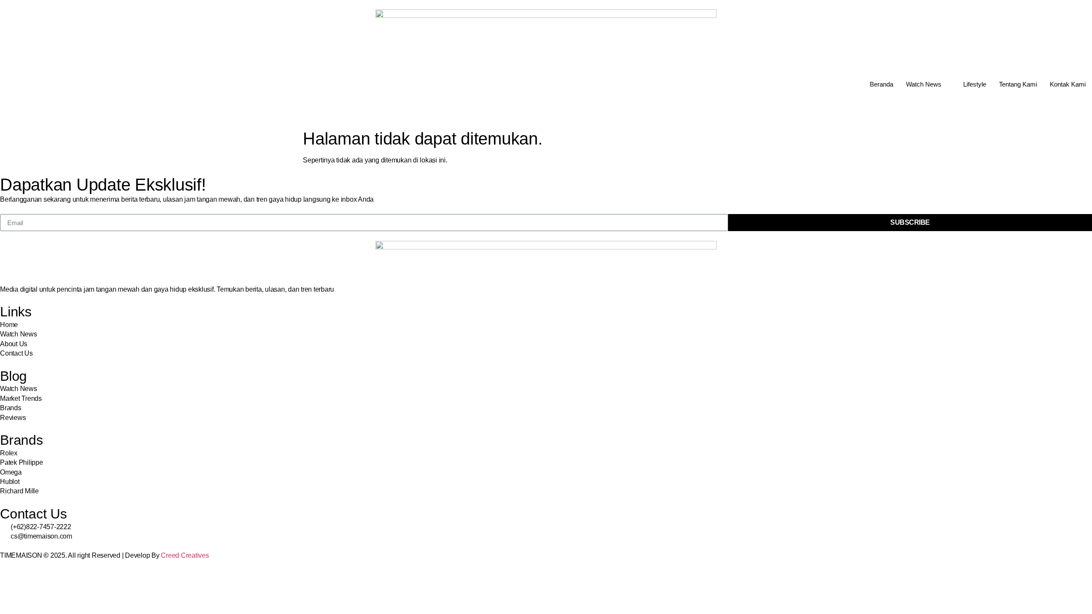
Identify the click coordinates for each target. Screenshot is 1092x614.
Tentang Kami (1018, 84)
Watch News (923, 84)
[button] (2, 110)
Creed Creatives (185, 555)
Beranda (881, 84)
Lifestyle (974, 84)
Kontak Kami (1068, 84)
